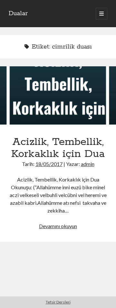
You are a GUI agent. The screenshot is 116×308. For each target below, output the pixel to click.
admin (87, 164)
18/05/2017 (49, 164)
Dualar (18, 13)
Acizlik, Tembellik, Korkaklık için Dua (58, 95)
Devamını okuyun (58, 226)
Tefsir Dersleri (58, 302)
